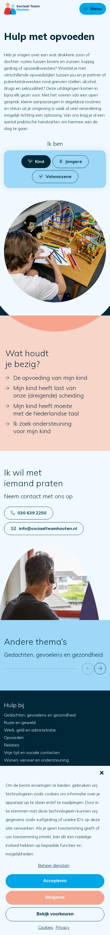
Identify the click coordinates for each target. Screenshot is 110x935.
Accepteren (55, 880)
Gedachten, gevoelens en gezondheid (53, 654)
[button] (101, 773)
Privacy (62, 927)
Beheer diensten (53, 865)
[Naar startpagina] (22, 9)
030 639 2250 (32, 512)
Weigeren (55, 897)
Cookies (45, 927)
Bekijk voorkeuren (55, 914)
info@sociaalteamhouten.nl (48, 528)
